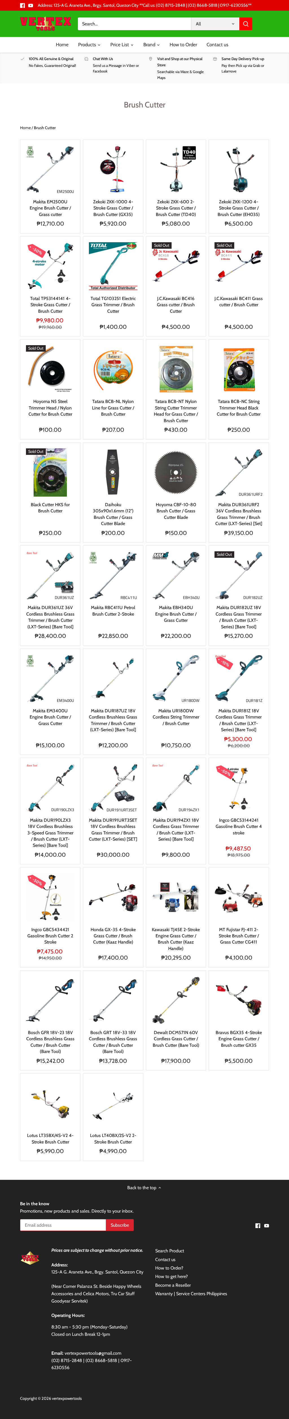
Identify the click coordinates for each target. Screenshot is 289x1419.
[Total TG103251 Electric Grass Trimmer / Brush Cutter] (113, 266)
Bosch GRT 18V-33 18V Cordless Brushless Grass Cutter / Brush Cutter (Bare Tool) (113, 1042)
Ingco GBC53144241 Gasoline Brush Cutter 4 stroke (239, 827)
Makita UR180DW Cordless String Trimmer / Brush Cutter (176, 717)
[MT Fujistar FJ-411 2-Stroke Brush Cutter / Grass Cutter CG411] (238, 897)
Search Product (169, 1250)
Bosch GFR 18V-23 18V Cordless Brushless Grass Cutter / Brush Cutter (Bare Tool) (50, 1042)
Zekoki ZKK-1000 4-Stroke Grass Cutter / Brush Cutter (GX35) (113, 208)
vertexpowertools (67, 1398)
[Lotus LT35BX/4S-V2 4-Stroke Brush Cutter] (50, 1103)
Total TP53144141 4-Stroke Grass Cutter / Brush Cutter (50, 305)
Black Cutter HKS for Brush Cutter (50, 508)
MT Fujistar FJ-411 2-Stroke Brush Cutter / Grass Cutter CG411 (239, 936)
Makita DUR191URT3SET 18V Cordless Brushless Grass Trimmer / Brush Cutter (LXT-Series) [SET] (113, 830)
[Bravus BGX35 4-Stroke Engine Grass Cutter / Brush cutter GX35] (238, 1000)
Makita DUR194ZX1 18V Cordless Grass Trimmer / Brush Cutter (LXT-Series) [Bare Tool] (176, 830)
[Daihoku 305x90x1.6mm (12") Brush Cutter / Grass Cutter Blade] (113, 472)
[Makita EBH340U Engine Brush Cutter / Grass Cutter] (176, 575)
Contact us (165, 1259)
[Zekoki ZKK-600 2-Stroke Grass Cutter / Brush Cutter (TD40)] (176, 170)
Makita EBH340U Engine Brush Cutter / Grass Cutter (175, 614)
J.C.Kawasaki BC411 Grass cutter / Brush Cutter (238, 301)
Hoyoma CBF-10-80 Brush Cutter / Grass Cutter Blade (176, 511)
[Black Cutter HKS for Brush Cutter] (50, 472)
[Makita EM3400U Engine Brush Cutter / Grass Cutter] (50, 679)
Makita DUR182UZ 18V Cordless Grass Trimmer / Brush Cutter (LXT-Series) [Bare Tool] (239, 617)
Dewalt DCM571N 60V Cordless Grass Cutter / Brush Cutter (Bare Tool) (176, 1039)
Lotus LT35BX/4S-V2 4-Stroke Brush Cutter (50, 1138)
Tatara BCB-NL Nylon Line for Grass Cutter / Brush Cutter (113, 408)
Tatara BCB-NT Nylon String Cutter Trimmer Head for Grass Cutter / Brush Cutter (176, 411)
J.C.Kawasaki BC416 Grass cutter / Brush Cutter (176, 305)
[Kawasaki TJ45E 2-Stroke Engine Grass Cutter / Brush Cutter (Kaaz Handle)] (176, 897)
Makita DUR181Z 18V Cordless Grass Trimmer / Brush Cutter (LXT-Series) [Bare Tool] (239, 720)
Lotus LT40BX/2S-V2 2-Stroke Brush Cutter (113, 1138)
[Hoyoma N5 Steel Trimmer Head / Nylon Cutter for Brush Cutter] (50, 369)
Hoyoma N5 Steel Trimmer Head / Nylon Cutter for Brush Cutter (50, 408)
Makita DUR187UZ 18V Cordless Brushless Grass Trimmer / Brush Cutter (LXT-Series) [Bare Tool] (113, 720)
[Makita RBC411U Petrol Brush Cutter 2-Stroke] (113, 575)
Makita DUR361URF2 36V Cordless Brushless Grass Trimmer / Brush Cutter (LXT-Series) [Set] (238, 514)
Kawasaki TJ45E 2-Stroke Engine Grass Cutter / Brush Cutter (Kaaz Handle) (176, 939)
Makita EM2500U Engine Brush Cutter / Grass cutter (50, 208)
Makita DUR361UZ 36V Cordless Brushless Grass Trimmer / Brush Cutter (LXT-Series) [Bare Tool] (50, 617)
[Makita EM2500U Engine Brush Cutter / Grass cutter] (50, 170)
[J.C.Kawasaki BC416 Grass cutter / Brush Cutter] (176, 266)
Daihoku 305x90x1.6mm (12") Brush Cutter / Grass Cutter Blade (113, 514)
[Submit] (245, 23)
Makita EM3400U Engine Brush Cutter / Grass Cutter (50, 717)
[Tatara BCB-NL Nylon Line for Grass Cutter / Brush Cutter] (113, 369)
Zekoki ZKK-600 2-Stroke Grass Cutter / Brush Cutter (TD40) (176, 208)
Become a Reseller (173, 1285)
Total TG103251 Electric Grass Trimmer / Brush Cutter (113, 305)
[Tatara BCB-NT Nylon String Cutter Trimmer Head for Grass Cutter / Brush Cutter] (176, 369)
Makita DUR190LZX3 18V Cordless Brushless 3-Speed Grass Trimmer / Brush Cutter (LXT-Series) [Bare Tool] (50, 833)
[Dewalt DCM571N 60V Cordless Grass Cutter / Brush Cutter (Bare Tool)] (176, 1000)
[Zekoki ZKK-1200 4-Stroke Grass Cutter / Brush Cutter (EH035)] (238, 170)
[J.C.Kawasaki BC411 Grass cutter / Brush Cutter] (238, 266)
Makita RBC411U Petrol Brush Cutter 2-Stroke (113, 610)
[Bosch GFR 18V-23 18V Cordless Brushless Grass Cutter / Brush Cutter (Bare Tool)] (50, 1000)
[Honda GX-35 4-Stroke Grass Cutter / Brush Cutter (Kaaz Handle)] (113, 897)
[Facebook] (22, 5)
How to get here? (171, 1276)
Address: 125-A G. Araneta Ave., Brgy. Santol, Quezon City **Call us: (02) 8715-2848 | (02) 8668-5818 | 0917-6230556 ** (144, 5)
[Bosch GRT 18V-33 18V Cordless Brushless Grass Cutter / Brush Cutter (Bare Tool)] (113, 1000)
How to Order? (169, 1268)
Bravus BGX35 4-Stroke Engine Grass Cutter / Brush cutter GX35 (239, 1039)
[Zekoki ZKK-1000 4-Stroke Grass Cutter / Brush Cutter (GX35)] (113, 170)
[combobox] (134, 23)
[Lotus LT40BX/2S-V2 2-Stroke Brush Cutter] (113, 1103)
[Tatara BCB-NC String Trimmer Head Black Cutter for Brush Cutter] (238, 369)
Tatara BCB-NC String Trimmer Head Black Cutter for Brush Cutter (238, 408)
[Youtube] (30, 5)
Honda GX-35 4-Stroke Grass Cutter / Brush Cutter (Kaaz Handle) (113, 936)
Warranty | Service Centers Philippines (191, 1293)
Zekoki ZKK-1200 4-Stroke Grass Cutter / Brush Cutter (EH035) (239, 208)
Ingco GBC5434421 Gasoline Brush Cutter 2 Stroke (50, 936)
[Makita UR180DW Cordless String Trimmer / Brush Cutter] (176, 679)
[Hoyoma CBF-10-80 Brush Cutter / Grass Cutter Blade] (176, 472)
